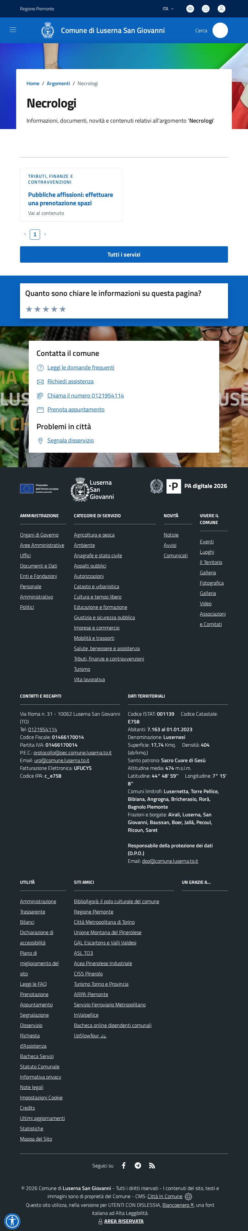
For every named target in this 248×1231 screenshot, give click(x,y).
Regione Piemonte (37, 8)
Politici (27, 607)
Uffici (25, 555)
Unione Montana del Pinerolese (107, 932)
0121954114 (42, 729)
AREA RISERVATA (124, 1221)
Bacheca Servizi (37, 1056)
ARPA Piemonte (91, 994)
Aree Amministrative (42, 545)
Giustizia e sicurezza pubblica (104, 617)
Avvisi (170, 545)
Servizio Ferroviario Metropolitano (110, 1004)
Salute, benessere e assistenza (107, 648)
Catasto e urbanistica (96, 586)
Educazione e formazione (100, 607)
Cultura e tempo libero (97, 596)
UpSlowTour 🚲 (90, 1035)
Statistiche (31, 1128)
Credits (27, 1108)
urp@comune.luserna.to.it (61, 760)
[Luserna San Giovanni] (48, 30)
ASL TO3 (83, 953)
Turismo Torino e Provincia (101, 984)
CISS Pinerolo (88, 973)
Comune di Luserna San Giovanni (113, 30)
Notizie (171, 535)
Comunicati (176, 555)
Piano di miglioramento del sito (39, 963)
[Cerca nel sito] (220, 30)
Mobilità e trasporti (94, 638)
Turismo (82, 669)
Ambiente (84, 545)
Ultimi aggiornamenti (42, 1118)
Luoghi (207, 552)
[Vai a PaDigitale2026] (188, 486)
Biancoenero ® (178, 1205)
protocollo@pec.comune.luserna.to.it (73, 752)
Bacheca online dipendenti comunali (112, 1025)
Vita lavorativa (89, 679)
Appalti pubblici (90, 566)
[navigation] (13, 30)
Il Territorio (211, 562)
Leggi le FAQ (33, 984)
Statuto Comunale (39, 1066)
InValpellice (86, 1015)
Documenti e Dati (38, 566)
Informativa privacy (40, 1077)
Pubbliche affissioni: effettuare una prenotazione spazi (70, 198)
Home (32, 83)
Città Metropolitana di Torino (104, 922)
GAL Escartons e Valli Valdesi (105, 942)
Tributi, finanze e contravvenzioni (50, 179)
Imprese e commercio (96, 627)
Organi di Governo (39, 535)
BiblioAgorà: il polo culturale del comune (116, 901)
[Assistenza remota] (188, 1196)
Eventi (207, 541)
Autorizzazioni (89, 576)
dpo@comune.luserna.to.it (170, 861)
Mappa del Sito (36, 1139)
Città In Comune (165, 1196)
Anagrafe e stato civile (98, 555)
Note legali (31, 1087)
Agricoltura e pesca (94, 535)
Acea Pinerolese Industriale (103, 963)
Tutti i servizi (124, 254)
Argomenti (58, 83)
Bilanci (27, 922)
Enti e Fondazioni (38, 576)
